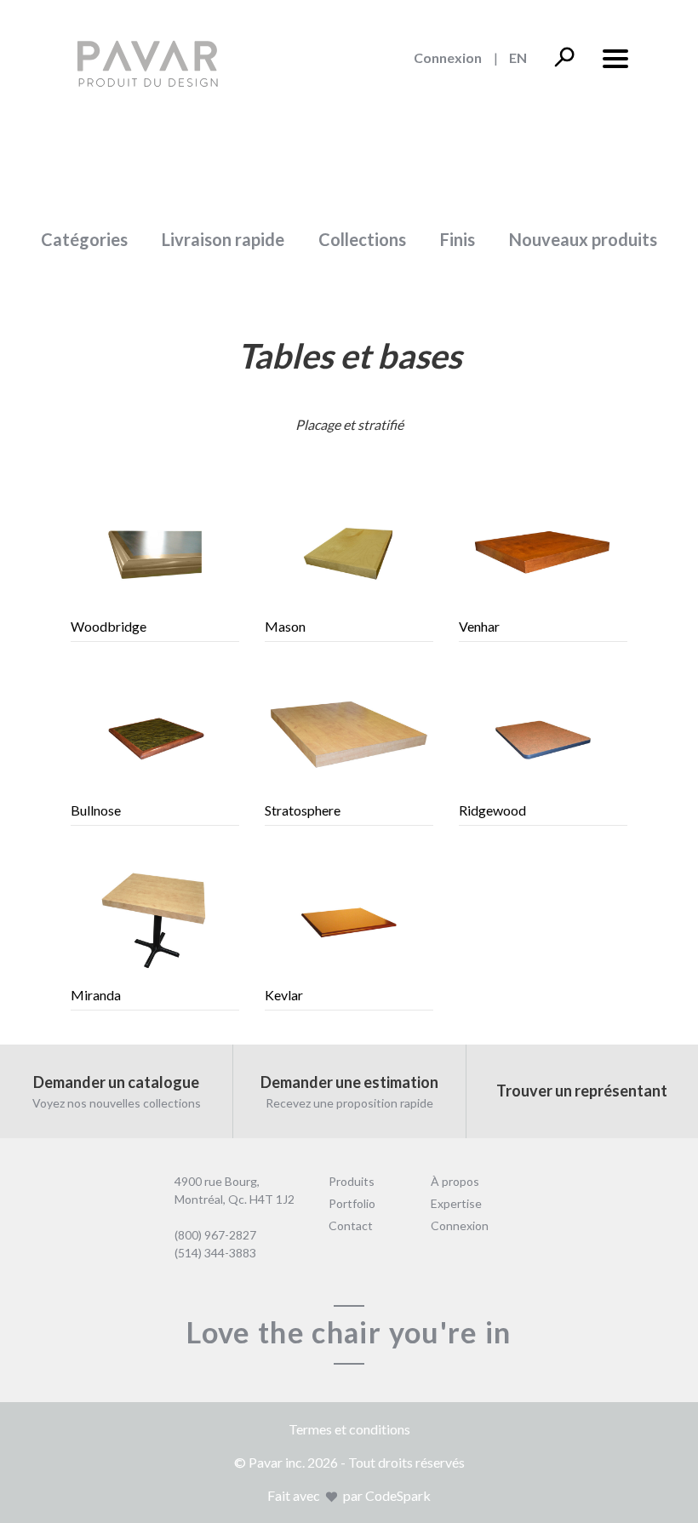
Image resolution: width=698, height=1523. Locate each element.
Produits (352, 1181)
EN (518, 57)
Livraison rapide (223, 239)
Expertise (456, 1203)
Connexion (448, 57)
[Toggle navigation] (614, 56)
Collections (362, 239)
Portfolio (352, 1203)
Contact (351, 1225)
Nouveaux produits (583, 239)
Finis (457, 239)
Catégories (84, 239)
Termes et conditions (349, 1429)
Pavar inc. (277, 1462)
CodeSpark (398, 1495)
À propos (455, 1181)
